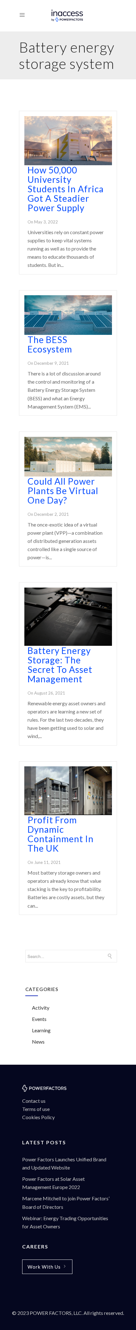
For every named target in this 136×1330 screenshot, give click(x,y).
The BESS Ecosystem (50, 344)
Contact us (34, 1101)
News (38, 1042)
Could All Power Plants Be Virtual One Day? (63, 490)
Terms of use (36, 1109)
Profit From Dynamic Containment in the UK (61, 834)
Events (39, 1019)
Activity (40, 1008)
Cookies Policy (38, 1117)
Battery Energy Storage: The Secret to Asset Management (60, 664)
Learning (41, 1030)
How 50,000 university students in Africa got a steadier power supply (66, 189)
